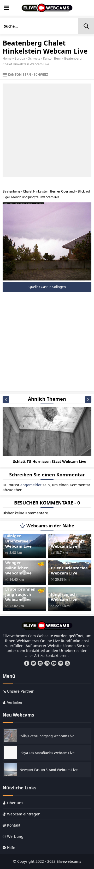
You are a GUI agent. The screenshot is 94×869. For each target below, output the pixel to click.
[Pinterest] (60, 663)
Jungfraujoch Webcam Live (64, 597)
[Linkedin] (47, 663)
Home (7, 58)
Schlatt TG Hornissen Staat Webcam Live (49, 461)
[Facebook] (26, 663)
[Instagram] (40, 663)
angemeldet (31, 484)
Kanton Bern (52, 58)
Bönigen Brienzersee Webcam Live (18, 541)
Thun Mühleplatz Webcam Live (68, 543)
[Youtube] (53, 663)
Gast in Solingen (53, 286)
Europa (20, 58)
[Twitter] (33, 663)
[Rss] (67, 663)
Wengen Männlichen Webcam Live (18, 568)
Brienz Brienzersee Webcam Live (69, 570)
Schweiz (34, 58)
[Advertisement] (47, 130)
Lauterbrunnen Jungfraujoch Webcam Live (20, 594)
